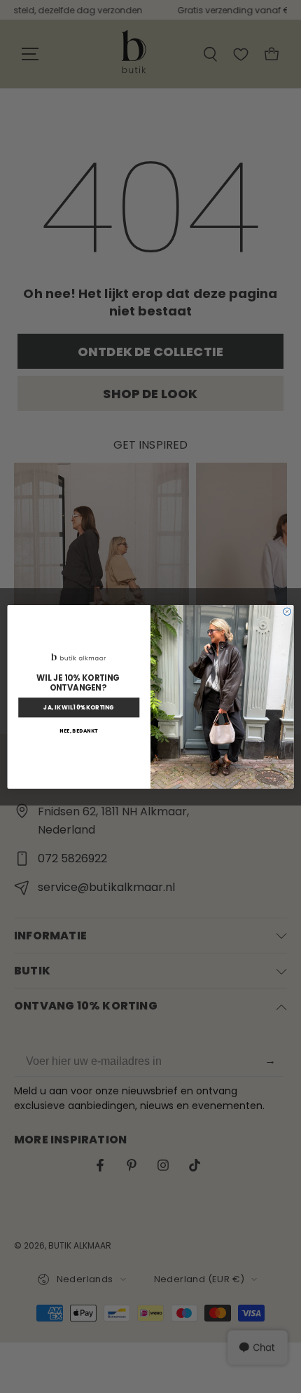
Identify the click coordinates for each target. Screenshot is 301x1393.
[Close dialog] (287, 611)
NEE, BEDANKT (78, 730)
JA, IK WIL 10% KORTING (78, 707)
